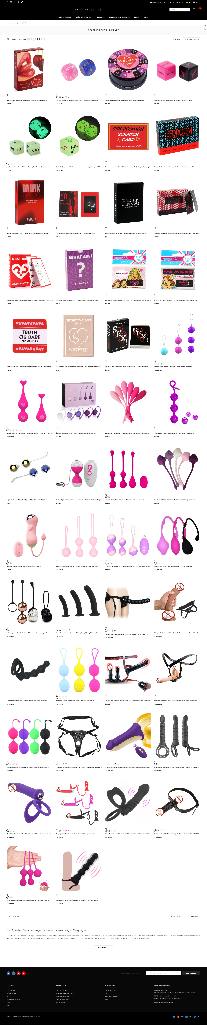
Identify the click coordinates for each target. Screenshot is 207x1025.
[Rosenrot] (161, 563)
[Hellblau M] (158, 363)
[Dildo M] (66, 630)
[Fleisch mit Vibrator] (115, 831)
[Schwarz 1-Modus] (155, 764)
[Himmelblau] (63, 697)
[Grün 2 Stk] (60, 164)
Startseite (9, 23)
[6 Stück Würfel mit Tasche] (63, 97)
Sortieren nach (176, 39)
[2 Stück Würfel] (60, 97)
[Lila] (11, 563)
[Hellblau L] (161, 363)
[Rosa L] (164, 831)
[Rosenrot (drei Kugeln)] (106, 497)
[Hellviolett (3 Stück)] (106, 563)
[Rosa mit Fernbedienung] (109, 764)
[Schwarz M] (109, 630)
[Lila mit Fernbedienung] (112, 764)
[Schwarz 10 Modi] (158, 764)
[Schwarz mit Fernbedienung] (106, 764)
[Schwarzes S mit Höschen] (115, 630)
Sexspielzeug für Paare (21, 23)
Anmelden (180, 2)
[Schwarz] (158, 563)
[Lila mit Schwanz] (66, 831)
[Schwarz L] (60, 630)
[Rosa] (8, 563)
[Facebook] (8, 2)
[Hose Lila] (66, 764)
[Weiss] (14, 164)
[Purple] (109, 497)
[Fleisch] (11, 831)
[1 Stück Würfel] (66, 97)
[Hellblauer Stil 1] (8, 430)
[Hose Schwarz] (60, 764)
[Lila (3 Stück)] (109, 563)
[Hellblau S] (155, 363)
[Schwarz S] (57, 630)
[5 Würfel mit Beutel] (57, 97)
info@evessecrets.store (159, 2)
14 (118, 630)
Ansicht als (22, 39)
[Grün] (11, 764)
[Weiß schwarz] (11, 164)
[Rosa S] (164, 363)
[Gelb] (66, 697)
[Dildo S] (63, 630)
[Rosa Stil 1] (17, 430)
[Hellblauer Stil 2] (11, 430)
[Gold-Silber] (8, 630)
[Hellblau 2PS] (14, 430)
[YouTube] (19, 2)
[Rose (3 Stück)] (112, 563)
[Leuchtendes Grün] (8, 164)
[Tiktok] (22, 2)
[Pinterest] (15, 2)
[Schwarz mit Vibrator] (109, 831)
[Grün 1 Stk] (57, 164)
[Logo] (88, 9)
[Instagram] (11, 2)
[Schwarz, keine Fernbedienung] (115, 764)
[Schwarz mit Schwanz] (60, 831)
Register (171, 2)
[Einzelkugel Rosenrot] (60, 697)
